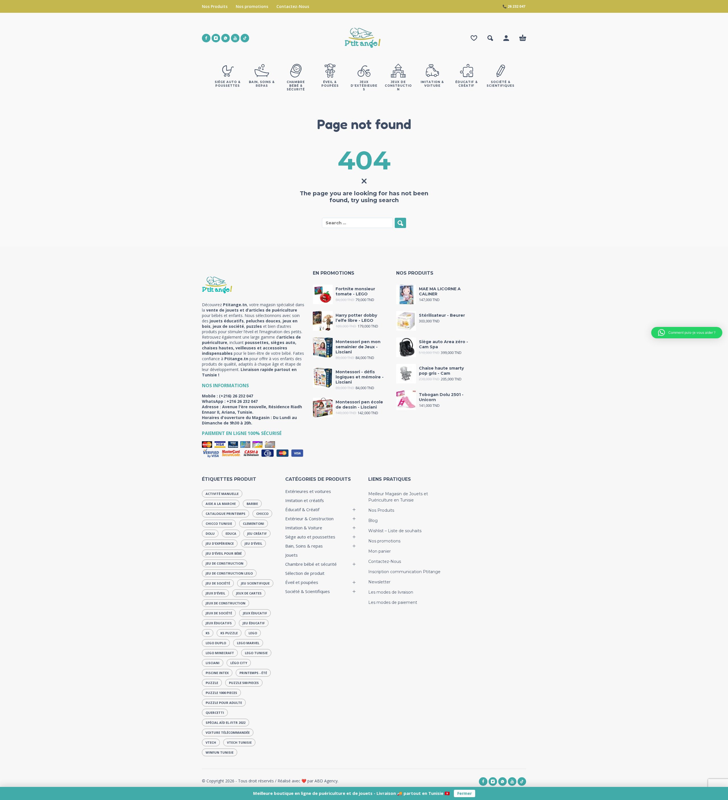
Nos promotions (252, 6)
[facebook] (206, 38)
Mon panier (379, 551)
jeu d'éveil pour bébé (224, 553)
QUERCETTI (215, 712)
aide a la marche (221, 503)
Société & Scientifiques (307, 591)
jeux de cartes (249, 593)
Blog (373, 520)
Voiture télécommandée (228, 732)
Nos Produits (215, 6)
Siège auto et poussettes (310, 536)
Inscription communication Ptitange (404, 571)
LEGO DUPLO (216, 643)
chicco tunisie (219, 523)
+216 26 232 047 (242, 401)
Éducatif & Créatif (302, 509)
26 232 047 (516, 6)
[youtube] (235, 38)
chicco (262, 513)
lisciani (213, 663)
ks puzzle (229, 633)
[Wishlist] (474, 38)
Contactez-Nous (292, 6)
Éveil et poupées (301, 582)
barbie (252, 503)
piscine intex (217, 673)
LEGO (253, 633)
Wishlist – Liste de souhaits (394, 530)
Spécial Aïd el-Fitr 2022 (225, 722)
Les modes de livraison (390, 592)
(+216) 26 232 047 (236, 396)
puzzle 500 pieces (244, 683)
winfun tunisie (219, 752)
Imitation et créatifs (304, 500)
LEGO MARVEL (248, 643)
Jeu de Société (218, 583)
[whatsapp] (225, 38)
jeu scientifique (255, 583)
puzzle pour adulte (224, 702)
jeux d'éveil (215, 593)
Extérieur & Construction (309, 518)
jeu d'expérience (220, 543)
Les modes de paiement (392, 602)
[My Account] (506, 38)
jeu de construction (224, 563)
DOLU (210, 533)
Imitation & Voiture (303, 527)
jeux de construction (225, 603)
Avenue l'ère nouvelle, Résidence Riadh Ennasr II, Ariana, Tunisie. (252, 409)
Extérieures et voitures (308, 491)
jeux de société (219, 613)
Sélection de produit (304, 573)
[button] (490, 38)
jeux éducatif (255, 613)
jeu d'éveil (253, 543)
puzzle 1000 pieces (221, 693)
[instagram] (216, 38)
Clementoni (253, 523)
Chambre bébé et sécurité (311, 564)
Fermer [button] (464, 793)
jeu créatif (257, 533)
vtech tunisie (239, 742)
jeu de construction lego (229, 573)
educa (231, 533)
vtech (211, 742)
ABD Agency (326, 781)
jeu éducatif (254, 623)
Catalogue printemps (225, 513)
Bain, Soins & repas (304, 545)
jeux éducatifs (219, 623)
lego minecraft (220, 653)
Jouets (291, 554)
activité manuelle (222, 494)
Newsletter (379, 582)
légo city (238, 663)
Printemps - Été (253, 673)
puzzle (212, 683)
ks (208, 633)
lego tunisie (256, 653)
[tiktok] (245, 38)
